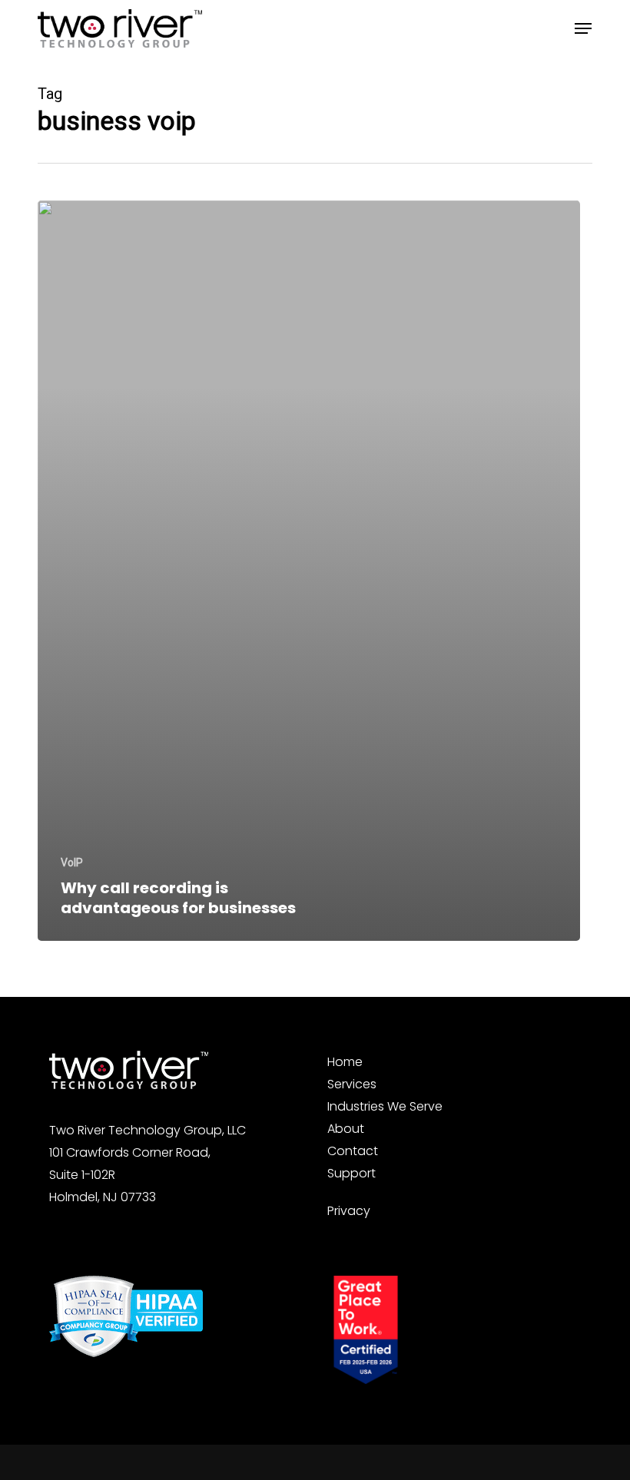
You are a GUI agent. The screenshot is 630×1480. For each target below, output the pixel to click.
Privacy (348, 1211)
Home (345, 1062)
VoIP (72, 862)
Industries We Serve (385, 1106)
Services (351, 1084)
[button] (583, 28)
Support (351, 1173)
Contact (352, 1151)
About (345, 1128)
